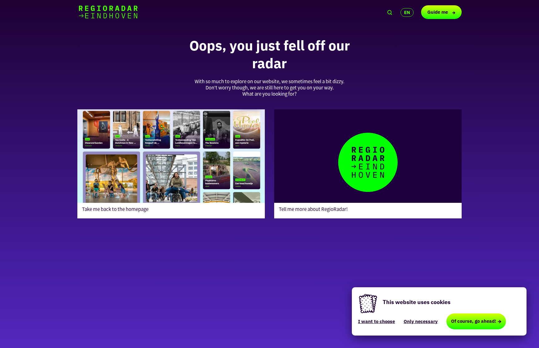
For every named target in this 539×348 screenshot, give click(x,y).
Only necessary (421, 321)
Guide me (438, 12)
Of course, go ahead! (473, 321)
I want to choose (376, 321)
